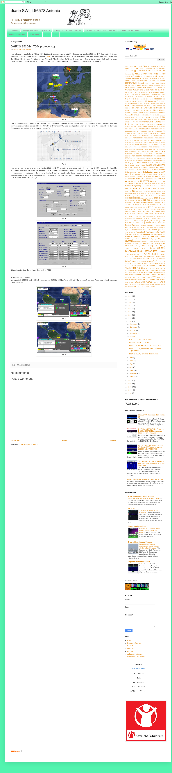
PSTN (135, 221)
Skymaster (161, 239)
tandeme (128, 266)
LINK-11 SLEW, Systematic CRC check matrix (145, 346)
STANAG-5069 (137, 257)
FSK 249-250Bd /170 (144, 140)
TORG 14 (155, 268)
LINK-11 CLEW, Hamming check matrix (143, 354)
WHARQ (128, 284)
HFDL (127, 169)
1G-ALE (154, 71)
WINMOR (157, 284)
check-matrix (141, 87)
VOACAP (130, 649)
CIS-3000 (156, 96)
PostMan (139, 218)
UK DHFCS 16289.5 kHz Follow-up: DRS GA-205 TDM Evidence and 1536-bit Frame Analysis (151, 431)
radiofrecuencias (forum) (136, 657)
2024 (130, 302)
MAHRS (154, 183)
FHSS (163, 122)
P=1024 (162, 207)
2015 (130, 387)
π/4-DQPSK (152, 286)
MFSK (127, 189)
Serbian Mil (145, 236)
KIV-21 (151, 179)
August (132, 337)
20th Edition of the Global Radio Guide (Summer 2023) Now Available (149, 530)
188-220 (148, 71)
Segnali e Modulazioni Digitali (139, 562)
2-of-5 (159, 71)
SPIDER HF (137, 243)
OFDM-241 (131, 200)
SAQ (155, 234)
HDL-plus (151, 167)
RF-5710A (157, 225)
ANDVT (127, 81)
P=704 (158, 211)
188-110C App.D (137, 68)
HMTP (141, 169)
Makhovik (128, 186)
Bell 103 (155, 83)
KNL (159, 179)
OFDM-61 (151, 202)
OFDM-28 (139, 200)
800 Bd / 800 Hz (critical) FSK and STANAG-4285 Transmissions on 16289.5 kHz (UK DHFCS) (150, 447)
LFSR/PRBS (151, 30)
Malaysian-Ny (136, 186)
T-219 (159, 261)
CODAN (144, 112)
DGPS (157, 117)
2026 (130, 296)
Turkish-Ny (162, 270)
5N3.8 (127, 76)
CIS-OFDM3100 (146, 110)
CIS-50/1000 (141, 99)
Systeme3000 (143, 261)
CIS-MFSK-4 (136, 108)
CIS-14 (152, 94)
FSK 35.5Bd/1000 (155, 147)
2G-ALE (135, 74)
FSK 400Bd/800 (137, 149)
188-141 (155, 68)
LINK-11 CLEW (156, 181)
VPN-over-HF (160, 279)
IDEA (127, 172)
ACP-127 (152, 76)
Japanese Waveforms (151, 176)
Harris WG (128, 167)
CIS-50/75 (141, 101)
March (132, 370)
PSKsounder (129, 221)
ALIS (159, 78)
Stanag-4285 (159, 243)
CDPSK (163, 85)
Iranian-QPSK (140, 174)
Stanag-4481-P (140, 246)
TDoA (144, 266)
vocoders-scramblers (146, 279)
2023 (130, 305)
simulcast (138, 239)
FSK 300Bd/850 (153, 144)
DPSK (140, 119)
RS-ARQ (132, 230)
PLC (156, 214)
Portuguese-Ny (130, 218)
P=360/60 (128, 211)
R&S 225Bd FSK (160, 223)
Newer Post (15, 441)
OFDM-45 (128, 202)
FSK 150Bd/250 (138, 133)
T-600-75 (146, 263)
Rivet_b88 (128, 227)
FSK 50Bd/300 (155, 151)
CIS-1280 (146, 94)
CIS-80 (127, 103)
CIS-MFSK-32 (148, 106)
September (134, 333)
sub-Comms (134, 259)
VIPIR (163, 277)
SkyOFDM (129, 241)
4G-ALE (155, 74)
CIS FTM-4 (133, 92)
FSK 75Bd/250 (137, 158)
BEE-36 (148, 83)
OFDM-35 (154, 200)
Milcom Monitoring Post (137, 526)
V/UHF (134, 277)
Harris (144, 163)
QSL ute (140, 223)
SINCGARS (146, 239)
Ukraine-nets (148, 273)
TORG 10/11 (147, 268)
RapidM (150, 225)
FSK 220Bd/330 (160, 138)
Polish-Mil (152, 216)
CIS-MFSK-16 (157, 103)
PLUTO (160, 214)
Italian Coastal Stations (133, 176)
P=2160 (153, 209)
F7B (137, 122)
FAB (143, 122)
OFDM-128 (129, 198)
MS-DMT (144, 193)
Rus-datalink (140, 232)
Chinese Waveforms (134, 90)
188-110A (142, 66)
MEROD (156, 186)
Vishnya (127, 279)
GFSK (163, 160)
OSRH (145, 207)
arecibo (149, 81)
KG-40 (135, 179)
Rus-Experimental (152, 232)
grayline (132, 163)
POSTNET (147, 218)
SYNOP (136, 261)
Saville (159, 234)
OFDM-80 (138, 205)
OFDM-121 (162, 196)
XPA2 (138, 286)
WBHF (162, 282)
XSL (142, 286)
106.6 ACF (133, 66)
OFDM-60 (143, 202)
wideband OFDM (144, 284)
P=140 (138, 209)
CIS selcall (141, 92)
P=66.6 (153, 211)
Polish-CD (138, 216)
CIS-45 (127, 99)
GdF (150, 160)
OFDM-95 (146, 205)
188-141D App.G (131, 71)
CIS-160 (157, 94)
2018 (130, 321)
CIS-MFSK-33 (157, 106)
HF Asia (130, 646)
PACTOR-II (133, 214)
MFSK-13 (156, 189)
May (131, 364)
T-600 (134, 263)
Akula (142, 78)
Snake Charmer (155, 241)
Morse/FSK (128, 193)
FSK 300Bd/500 (141, 144)
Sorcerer (162, 241)
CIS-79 (163, 101)
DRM (144, 119)
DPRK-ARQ (134, 119)
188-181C (142, 71)
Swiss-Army (129, 261)
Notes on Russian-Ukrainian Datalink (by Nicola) (145, 479)
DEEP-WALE (146, 117)
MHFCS (132, 191)
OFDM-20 (157, 198)
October (133, 330)
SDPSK (127, 236)
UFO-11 (127, 272)
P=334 (163, 209)
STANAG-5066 (149, 254)
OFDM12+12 (154, 205)
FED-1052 (157, 122)
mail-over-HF (161, 183)
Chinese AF (151, 87)
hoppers (145, 169)
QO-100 (155, 221)
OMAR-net (128, 207)
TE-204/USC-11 (152, 266)
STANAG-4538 (134, 250)
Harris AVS (162, 163)
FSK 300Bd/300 (160, 142)
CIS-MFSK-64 (157, 108)
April (131, 367)
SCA (164, 234)
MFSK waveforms (141, 188)
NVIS (142, 196)
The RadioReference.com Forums (141, 496)
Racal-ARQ (144, 225)
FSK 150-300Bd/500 (155, 131)
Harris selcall (129, 165)
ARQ (153, 81)
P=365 (134, 211)
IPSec (134, 174)
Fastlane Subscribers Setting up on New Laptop (144, 498)
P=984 (127, 214)
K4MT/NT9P (129, 179)
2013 (130, 393)
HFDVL (131, 169)
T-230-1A (128, 263)
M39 (145, 183)
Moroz (159, 191)
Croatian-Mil (129, 115)
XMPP (134, 286)
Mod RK (153, 191)
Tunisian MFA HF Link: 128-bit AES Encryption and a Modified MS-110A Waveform (151, 463)
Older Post (113, 441)
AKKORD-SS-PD (133, 78)
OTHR (150, 207)
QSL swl (134, 223)
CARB (151, 85)
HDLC (158, 167)
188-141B (162, 68)
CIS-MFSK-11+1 (148, 103)
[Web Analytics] (16, 752)
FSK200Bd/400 (138, 160)
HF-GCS (162, 167)
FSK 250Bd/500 (156, 140)
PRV (164, 218)
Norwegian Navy (134, 196)
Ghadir (127, 163)
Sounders (128, 243)
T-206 (151, 261)
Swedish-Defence (145, 259)
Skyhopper (154, 239)
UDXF (129, 640)
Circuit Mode (149, 90)
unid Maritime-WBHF (143, 275)
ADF (156, 76)
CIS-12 (127, 94)
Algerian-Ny (153, 78)
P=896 (163, 211)
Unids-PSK (156, 275)
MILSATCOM (143, 191)
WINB (152, 284)
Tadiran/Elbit (154, 263)
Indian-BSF (132, 172)
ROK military (154, 227)
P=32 (159, 209)
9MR (147, 76)
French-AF (150, 124)
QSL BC (128, 223)
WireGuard (128, 286)
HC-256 (141, 167)
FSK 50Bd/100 (160, 149)
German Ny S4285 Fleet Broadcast (100, 30)
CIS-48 (133, 99)
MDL (151, 186)
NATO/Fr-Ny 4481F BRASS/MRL (36, 30)
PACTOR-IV (141, 214)
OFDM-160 (143, 198)
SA (126, 234)
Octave (147, 196)
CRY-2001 (145, 115)
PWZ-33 (140, 221)
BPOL (139, 85)
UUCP (163, 275)
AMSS (163, 78)
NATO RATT (151, 193)
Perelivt (151, 214)
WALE (137, 282)
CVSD (157, 115)
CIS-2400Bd (148, 96)
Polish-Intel (145, 216)
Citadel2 (162, 110)
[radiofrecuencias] (137, 590)
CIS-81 (132, 103)
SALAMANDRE (147, 234)
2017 (130, 381)
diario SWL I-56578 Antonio (35, 10)
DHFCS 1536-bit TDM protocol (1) (141, 339)
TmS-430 (140, 268)
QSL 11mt (162, 221)
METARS (162, 186)
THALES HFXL (130, 268)
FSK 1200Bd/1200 (131, 129)
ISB (147, 174)
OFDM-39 (162, 200)
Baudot (141, 83)
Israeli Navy (157, 174)
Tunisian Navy (140, 270)
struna (127, 259)
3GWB (150, 74)
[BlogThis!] (20, 365)
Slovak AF (145, 241)
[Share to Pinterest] (28, 365)
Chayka (132, 87)
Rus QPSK (158, 230)
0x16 (126, 66)
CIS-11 (157, 92)
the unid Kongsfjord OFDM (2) (140, 342)
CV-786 (152, 115)
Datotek (127, 117)
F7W (140, 122)
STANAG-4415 (129, 246)
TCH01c (139, 266)
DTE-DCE (150, 119)
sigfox (133, 239)
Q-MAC (146, 221)
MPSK (134, 193)
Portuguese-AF (160, 216)
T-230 (163, 261)
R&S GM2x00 (130, 225)
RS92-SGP (138, 230)
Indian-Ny (140, 172)
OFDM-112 (154, 196)
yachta (146, 286)
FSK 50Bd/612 (137, 153)
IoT (162, 172)
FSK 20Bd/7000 (149, 138)
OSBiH (140, 207)
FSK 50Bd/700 (147, 153)
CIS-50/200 (149, 99)
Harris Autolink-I (153, 163)
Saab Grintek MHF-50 (135, 234)
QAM (150, 221)
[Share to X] (23, 365)
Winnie (163, 284)
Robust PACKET (137, 227)
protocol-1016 (156, 218)
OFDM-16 (136, 198)
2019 (130, 318)
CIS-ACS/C (138, 103)
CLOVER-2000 (136, 112)
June (132, 361)
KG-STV (146, 179)
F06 (134, 122)
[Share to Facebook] (25, 365)
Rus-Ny (162, 232)
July (131, 358)
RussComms (35, 35)
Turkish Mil (154, 270)
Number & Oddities (134, 643)
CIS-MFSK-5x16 (146, 108)
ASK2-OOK (159, 81)
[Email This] (18, 365)
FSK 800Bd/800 (157, 158)
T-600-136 (139, 263)
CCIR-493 (157, 85)
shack (46, 35)
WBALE (149, 282)
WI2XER (135, 284)
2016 (130, 384)
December (134, 324)
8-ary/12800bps (135, 76)
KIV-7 (155, 179)
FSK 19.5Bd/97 (160, 133)
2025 (130, 299)
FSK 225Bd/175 (130, 140)
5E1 (160, 74)
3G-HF (143, 73)
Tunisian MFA (131, 270)
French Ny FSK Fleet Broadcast (67, 30)
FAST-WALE (149, 122)
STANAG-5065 (134, 254)
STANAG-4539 (151, 251)
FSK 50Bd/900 (157, 153)
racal (137, 225)
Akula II (146, 78)
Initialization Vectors (17, 35)
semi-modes (135, 237)
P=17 (148, 209)
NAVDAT (158, 193)
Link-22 (135, 184)
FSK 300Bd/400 (130, 144)
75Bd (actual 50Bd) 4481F (130, 30)
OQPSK (134, 207)
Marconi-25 (145, 186)
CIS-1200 (134, 94)
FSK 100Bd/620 (160, 126)
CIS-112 (162, 92)
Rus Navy (130, 651)
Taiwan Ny (162, 263)
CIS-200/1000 (129, 96)
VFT (154, 277)
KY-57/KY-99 (132, 181)
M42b (149, 183)
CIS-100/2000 (150, 92)
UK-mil (141, 272)
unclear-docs (157, 272)
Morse (163, 191)
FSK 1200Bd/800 (144, 129)
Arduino (144, 81)
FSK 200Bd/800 (138, 138)
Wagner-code (129, 282)
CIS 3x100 (158, 90)
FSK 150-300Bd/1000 (140, 131)
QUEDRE (147, 223)
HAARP (138, 163)
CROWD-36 (137, 115)
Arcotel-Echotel (136, 81)
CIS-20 (163, 94)
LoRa (141, 564)
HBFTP (135, 167)
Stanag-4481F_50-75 (157, 248)
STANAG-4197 (148, 243)
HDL (145, 167)
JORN (163, 176)
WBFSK (156, 282)
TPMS (160, 268)
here (48, 56)
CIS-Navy (136, 110)
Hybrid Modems (159, 170)
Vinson (158, 277)
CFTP (127, 87)
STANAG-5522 (160, 256)
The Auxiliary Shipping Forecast (140, 542)
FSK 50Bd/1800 (143, 151)
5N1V (163, 74)
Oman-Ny (162, 205)
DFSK (153, 117)
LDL (138, 181)
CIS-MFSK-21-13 (137, 106)
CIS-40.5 (162, 96)
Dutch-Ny (156, 119)
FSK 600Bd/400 (137, 156)
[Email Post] (13, 365)
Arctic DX (131, 508)
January (133, 377)
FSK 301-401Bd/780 (141, 147)
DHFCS (16, 49)
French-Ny (158, 124)
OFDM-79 (131, 205)
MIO (149, 191)
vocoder (133, 279)
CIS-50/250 (158, 99)
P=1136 (127, 209)
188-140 (149, 68)
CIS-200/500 (139, 96)
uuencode (128, 277)
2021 (130, 312)
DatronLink (134, 117)
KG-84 (140, 179)
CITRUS (127, 112)
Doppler (127, 119)
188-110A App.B (153, 66)
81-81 (143, 76)
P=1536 (28, 49)
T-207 (155, 261)
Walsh (143, 282)
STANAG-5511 (149, 257)
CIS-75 (157, 101)
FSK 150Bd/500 (149, 133)
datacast (162, 115)
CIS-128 (140, 94)
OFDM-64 (158, 202)
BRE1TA (145, 85)
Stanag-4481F (153, 246)
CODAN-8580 (151, 112)
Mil (137, 191)
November (134, 327)
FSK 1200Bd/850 (156, 129)
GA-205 (22, 49)
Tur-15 (148, 270)
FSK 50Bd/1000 (130, 151)
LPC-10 (141, 183)
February (133, 373)
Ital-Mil (163, 174)
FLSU (127, 124)
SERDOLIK (155, 237)
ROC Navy (146, 227)
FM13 (133, 124)
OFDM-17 (150, 198)
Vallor (143, 277)
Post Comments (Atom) (29, 444)
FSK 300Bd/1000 (137, 142)
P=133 (133, 209)
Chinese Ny (161, 87)
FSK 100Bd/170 (139, 126)
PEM (146, 214)
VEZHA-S (149, 277)
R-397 (152, 223)
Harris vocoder (140, 165)
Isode (150, 174)
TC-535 (134, 266)
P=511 (148, 211)
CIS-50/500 (133, 101)
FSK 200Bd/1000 (131, 135)
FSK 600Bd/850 (148, 156)
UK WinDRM (134, 272)
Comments (160, 112)
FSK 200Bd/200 (143, 135)
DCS (139, 117)
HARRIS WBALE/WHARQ (155, 165)
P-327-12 (157, 207)
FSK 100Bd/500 (149, 126)
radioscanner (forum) (135, 654)
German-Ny (157, 160)
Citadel (155, 110)
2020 (130, 315)
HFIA (136, 169)
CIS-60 (147, 101)
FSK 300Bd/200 (149, 142)
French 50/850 (141, 124)
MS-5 (139, 193)
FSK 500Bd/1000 (149, 149)
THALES (161, 266)
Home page (14, 30)
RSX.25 (151, 230)
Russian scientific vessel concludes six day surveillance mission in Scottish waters (149, 546)
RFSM (163, 225)
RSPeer (145, 230)
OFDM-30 (146, 200)
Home (64, 441)
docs (55, 35)
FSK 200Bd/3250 (156, 135)
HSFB (151, 169)
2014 (130, 390)
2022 (130, 309)
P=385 (139, 211)
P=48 (143, 211)
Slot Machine (137, 241)
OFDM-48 (136, 202)
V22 (139, 277)
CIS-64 (152, 101)
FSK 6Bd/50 (158, 156)
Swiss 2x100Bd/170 (159, 259)
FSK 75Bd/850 (147, 158)
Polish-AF (131, 216)
